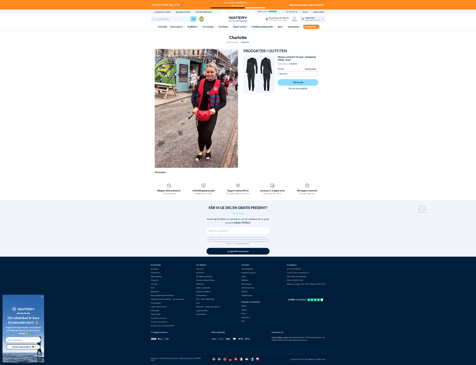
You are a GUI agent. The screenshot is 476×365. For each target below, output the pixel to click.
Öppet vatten (240, 26)
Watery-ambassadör (203, 288)
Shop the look (155, 314)
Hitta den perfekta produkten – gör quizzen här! (167, 299)
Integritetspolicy (202, 310)
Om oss (305, 12)
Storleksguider (156, 303)
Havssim (244, 291)
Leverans (154, 284)
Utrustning (208, 26)
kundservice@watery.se (300, 272)
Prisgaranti (154, 280)
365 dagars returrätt (183, 12)
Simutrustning (246, 284)
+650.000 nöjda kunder (203, 12)
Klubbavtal (200, 284)
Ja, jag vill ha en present (238, 251)
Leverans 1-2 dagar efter (272, 190)
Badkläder (193, 26)
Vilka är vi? (200, 269)
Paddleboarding (246, 295)
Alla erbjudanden (247, 269)
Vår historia (200, 272)
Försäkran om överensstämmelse (162, 325)
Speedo (244, 310)
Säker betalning (156, 276)
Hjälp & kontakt (318, 12)
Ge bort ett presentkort (159, 322)
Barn (280, 26)
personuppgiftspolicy (242, 243)
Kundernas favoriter (248, 272)
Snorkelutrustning (247, 288)
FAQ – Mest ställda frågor (205, 299)
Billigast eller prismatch (169, 190)
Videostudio (155, 310)
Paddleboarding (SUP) (262, 26)
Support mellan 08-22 (238, 190)
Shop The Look (232, 42)
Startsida (162, 26)
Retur (153, 288)
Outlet (243, 276)
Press (198, 303)
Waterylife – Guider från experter (208, 306)
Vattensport (176, 26)
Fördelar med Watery (203, 291)
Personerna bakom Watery (205, 280)
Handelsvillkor (201, 314)
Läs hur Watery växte (280, 337)
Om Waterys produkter (204, 276)
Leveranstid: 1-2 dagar (163, 12)
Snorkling (223, 26)
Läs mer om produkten (298, 88)
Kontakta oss (155, 272)
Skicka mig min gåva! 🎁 (23, 347)
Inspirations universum (159, 318)
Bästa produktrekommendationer (162, 295)
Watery (244, 306)
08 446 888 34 (292, 12)
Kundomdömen (201, 295)
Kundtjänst (154, 269)
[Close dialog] (42, 297)
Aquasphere (245, 317)
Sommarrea (310, 26)
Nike (243, 321)
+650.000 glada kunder (203, 190)
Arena (243, 313)
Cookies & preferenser (159, 306)
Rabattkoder (155, 291)
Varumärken (294, 26)
